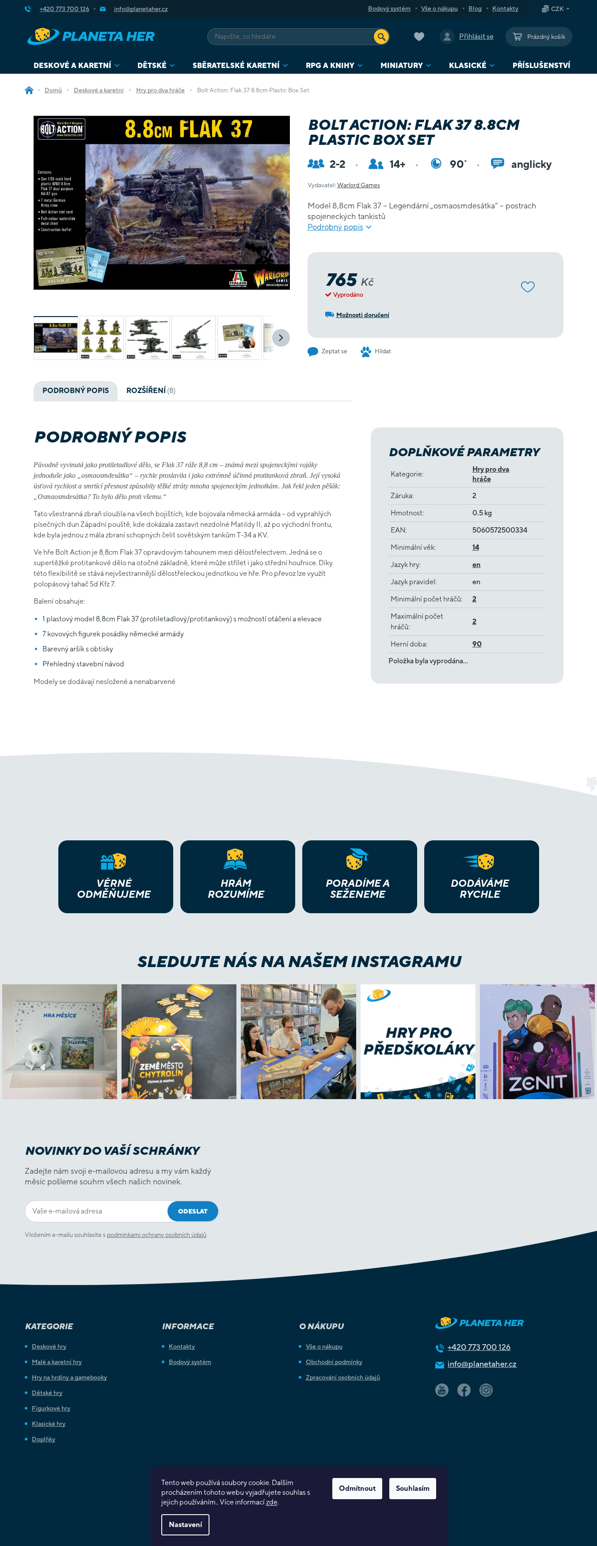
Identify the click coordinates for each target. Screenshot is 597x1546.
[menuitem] (77, 65)
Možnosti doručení (362, 314)
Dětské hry (47, 1392)
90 (477, 644)
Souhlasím (413, 1488)
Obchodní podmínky (334, 1361)
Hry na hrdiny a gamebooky (69, 1377)
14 (475, 547)
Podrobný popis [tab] (75, 390)
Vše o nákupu (439, 8)
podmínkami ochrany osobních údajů (156, 1234)
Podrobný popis (335, 226)
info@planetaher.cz (482, 1363)
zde (272, 1502)
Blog (475, 8)
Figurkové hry (51, 1408)
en (476, 564)
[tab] (151, 391)
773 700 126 (479, 1347)
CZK (557, 8)
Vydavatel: (344, 185)
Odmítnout (357, 1488)
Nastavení (185, 1524)
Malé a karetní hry (57, 1361)
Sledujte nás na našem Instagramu (298, 961)
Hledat (381, 36)
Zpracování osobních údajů (343, 1377)
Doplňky (43, 1439)
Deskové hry (49, 1346)
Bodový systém (389, 8)
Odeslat (193, 1211)
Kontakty (505, 8)
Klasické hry (48, 1423)
